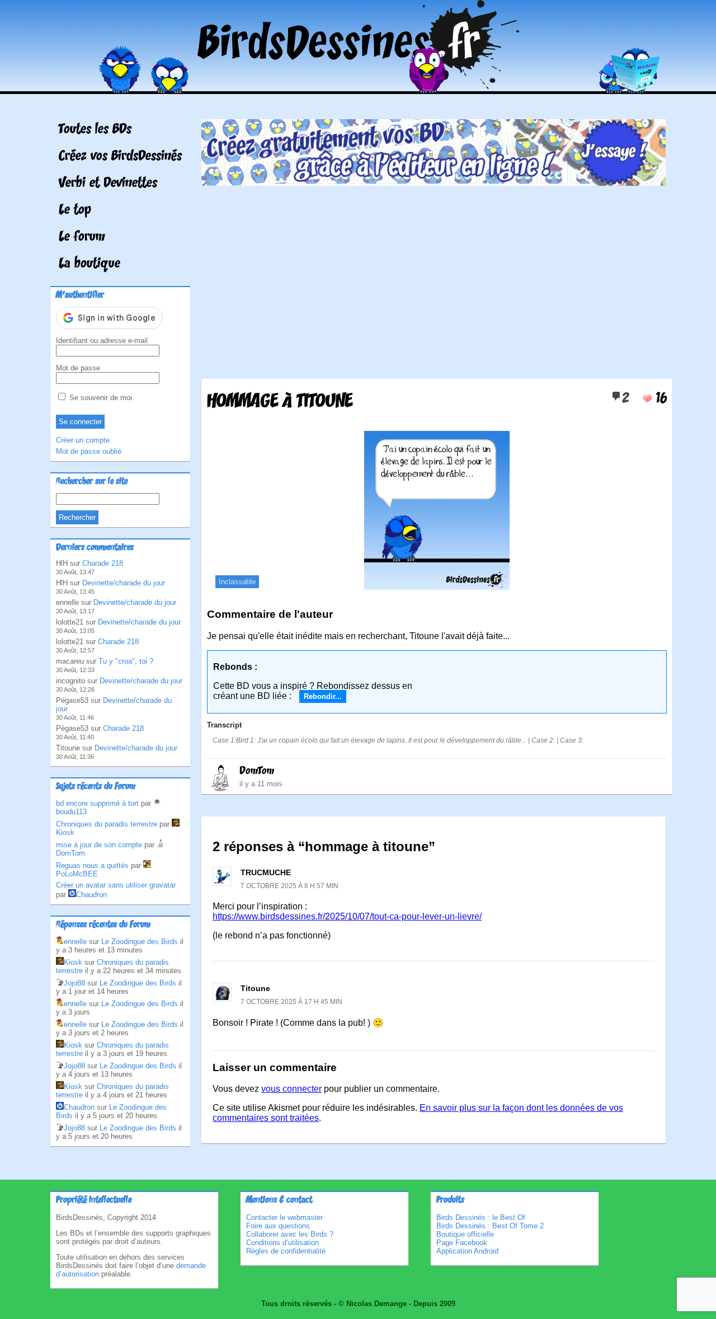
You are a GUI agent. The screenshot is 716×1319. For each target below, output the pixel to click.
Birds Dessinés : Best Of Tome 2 (490, 1226)
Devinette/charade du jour (123, 583)
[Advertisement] (433, 278)
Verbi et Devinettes (108, 183)
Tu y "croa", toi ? (125, 661)
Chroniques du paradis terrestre (106, 824)
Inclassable (237, 582)
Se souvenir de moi (99, 397)
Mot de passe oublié (88, 451)
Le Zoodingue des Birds (139, 941)
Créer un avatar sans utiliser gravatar (116, 885)
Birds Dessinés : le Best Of (480, 1217)
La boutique (89, 264)
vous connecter (291, 1088)
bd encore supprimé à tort (97, 803)
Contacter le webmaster (284, 1217)
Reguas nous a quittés (92, 865)
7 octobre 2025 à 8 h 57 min (289, 886)
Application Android (467, 1251)
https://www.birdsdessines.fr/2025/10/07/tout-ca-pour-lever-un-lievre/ (347, 916)
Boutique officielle (465, 1234)
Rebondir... (323, 696)
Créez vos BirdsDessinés (120, 156)
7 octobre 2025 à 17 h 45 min (291, 1002)
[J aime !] (647, 398)
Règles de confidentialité (286, 1251)
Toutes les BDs (95, 129)
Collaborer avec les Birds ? (289, 1234)
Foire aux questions (278, 1226)
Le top (75, 210)
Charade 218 (102, 563)
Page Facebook (461, 1242)
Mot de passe (78, 368)
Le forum (82, 237)
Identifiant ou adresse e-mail (102, 340)
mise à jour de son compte (99, 845)
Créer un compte (83, 440)
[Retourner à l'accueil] (358, 86)
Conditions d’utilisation (282, 1242)
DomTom (256, 771)
